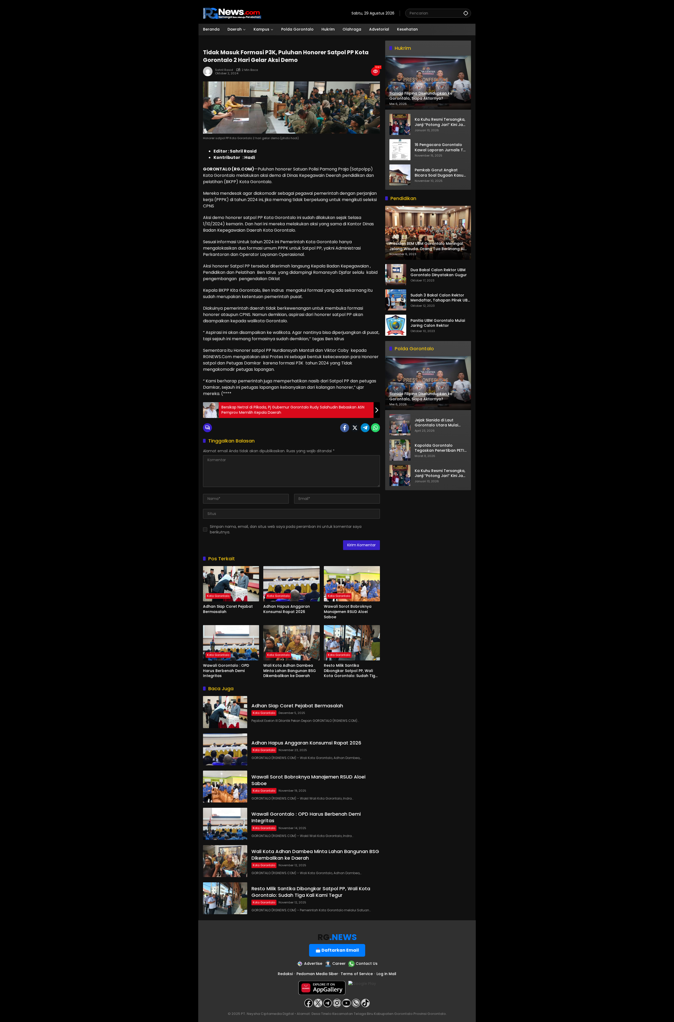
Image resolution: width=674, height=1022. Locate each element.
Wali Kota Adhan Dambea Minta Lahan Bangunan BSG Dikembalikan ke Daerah (289, 670)
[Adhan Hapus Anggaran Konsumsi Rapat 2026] (291, 583)
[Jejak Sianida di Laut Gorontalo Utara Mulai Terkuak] (399, 424)
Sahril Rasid (224, 70)
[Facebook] (344, 427)
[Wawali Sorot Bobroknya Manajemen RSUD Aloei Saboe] (352, 583)
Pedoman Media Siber (317, 973)
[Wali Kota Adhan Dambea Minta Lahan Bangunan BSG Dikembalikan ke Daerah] (291, 642)
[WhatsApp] (375, 427)
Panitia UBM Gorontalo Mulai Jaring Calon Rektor (437, 323)
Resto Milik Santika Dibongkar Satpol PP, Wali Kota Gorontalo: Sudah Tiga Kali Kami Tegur (351, 671)
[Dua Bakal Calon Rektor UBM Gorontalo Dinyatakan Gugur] (395, 274)
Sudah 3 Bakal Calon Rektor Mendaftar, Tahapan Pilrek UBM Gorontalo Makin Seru (440, 298)
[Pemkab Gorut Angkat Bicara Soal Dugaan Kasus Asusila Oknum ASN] (399, 175)
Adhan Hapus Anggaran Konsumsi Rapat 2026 (286, 609)
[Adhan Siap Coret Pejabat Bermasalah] (231, 583)
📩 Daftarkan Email (337, 950)
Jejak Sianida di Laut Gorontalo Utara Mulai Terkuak (436, 423)
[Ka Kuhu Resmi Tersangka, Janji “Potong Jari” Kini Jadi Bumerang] (399, 124)
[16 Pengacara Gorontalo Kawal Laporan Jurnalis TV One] (399, 149)
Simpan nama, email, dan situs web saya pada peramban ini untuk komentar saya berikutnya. (285, 529)
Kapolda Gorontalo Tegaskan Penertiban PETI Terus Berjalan (439, 448)
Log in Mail (386, 973)
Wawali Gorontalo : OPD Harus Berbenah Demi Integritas (226, 670)
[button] (465, 13)
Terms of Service (357, 973)
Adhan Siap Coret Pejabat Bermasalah (228, 609)
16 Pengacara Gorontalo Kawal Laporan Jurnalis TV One (440, 147)
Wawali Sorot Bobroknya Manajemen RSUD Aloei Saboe (347, 611)
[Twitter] (354, 427)
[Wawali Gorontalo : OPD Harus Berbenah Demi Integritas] (231, 642)
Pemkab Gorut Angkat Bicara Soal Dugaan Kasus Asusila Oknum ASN (440, 173)
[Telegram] (365, 427)
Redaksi (285, 973)
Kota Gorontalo (218, 596)
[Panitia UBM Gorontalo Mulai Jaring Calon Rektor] (395, 325)
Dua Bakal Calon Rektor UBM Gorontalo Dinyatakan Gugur (438, 272)
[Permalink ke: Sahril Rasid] (209, 71)
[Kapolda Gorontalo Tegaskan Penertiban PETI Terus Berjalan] (399, 450)
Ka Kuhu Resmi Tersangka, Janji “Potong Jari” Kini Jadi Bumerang (440, 122)
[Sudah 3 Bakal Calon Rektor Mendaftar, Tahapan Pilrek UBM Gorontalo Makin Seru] (395, 299)
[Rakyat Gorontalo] (232, 13)
